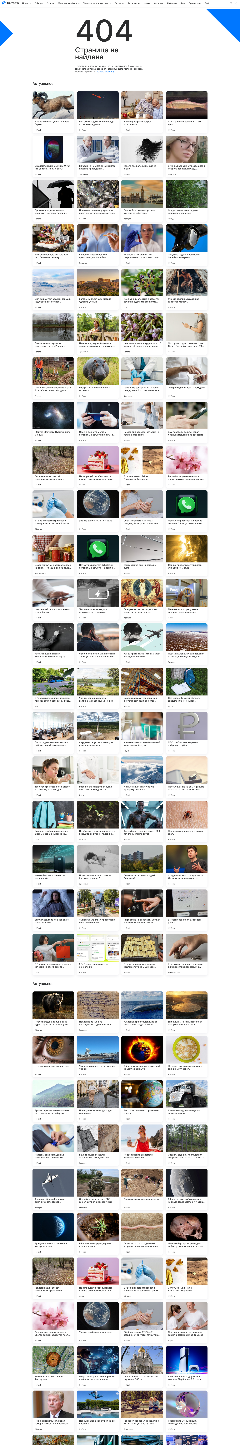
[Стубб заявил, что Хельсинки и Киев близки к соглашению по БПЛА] (53, 999)
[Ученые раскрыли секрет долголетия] (142, 112)
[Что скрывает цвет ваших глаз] (53, 1234)
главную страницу (105, 71)
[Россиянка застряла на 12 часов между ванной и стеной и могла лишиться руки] (142, 378)
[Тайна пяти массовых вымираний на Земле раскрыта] (142, 1234)
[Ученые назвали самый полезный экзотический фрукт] (142, 733)
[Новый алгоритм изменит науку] (187, 1087)
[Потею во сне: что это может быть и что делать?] (98, 866)
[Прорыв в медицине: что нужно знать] (187, 821)
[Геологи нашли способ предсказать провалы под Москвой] (53, 467)
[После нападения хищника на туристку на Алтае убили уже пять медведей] (53, 1189)
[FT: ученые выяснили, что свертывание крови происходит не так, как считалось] (142, 245)
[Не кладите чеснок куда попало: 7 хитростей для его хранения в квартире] (142, 334)
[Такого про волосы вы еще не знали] (142, 156)
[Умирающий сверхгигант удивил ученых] (98, 1234)
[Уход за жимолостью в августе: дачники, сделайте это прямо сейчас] (142, 289)
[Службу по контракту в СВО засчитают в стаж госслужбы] (98, 1367)
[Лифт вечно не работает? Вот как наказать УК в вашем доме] (142, 910)
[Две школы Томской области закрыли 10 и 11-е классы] (187, 688)
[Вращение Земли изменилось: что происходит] (53, 1411)
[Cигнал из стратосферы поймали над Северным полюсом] (53, 289)
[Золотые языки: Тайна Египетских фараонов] (142, 467)
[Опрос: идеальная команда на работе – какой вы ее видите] (53, 733)
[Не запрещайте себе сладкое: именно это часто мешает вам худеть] (98, 467)
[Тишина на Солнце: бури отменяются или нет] (187, 1043)
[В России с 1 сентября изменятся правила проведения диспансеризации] (98, 156)
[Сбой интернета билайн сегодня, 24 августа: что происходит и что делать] (98, 644)
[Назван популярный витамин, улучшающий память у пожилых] (98, 334)
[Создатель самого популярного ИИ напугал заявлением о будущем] (187, 866)
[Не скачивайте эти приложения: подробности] (53, 600)
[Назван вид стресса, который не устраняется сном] (142, 422)
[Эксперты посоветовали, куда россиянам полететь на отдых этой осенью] (142, 1132)
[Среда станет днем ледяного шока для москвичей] (187, 201)
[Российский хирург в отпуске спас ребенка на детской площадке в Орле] (98, 777)
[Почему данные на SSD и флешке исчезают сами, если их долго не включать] (187, 777)
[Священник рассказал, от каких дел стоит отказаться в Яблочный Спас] (142, 600)
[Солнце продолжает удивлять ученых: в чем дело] (187, 555)
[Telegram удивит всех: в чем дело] (187, 378)
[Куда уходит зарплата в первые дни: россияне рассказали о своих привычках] (187, 954)
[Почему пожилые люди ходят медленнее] (98, 1278)
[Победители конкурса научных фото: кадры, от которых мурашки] (187, 999)
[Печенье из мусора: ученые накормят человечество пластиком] (187, 600)
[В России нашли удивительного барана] (53, 112)
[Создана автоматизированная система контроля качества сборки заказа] (142, 688)
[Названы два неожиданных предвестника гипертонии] (53, 1322)
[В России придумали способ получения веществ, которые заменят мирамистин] (53, 1087)
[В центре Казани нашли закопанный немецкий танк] (98, 1322)
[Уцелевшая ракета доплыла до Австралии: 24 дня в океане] (142, 1189)
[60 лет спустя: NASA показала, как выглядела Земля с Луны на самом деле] (187, 1367)
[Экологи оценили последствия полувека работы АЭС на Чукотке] (187, 1322)
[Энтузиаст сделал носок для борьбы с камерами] (187, 245)
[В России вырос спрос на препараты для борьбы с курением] (98, 245)
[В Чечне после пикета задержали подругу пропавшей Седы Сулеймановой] (187, 156)
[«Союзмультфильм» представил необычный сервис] (98, 910)
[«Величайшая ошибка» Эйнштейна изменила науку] (53, 644)
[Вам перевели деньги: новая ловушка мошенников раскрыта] (187, 422)
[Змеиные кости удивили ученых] (142, 1367)
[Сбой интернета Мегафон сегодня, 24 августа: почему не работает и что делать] (98, 422)
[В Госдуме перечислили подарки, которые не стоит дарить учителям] (53, 954)
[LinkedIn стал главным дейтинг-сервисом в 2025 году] (98, 999)
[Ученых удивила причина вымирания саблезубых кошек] (98, 688)
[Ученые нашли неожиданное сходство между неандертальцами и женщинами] (187, 289)
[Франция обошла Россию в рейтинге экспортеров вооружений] (53, 1367)
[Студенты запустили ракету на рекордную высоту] (98, 733)
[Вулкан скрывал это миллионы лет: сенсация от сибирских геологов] (53, 1278)
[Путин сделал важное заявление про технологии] (98, 1132)
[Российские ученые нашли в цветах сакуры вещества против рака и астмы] (187, 467)
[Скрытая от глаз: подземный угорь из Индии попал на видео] (142, 1411)
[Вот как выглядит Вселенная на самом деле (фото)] (187, 1132)
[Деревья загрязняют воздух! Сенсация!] (142, 866)
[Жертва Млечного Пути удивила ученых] (53, 422)
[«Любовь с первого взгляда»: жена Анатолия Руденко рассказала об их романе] (142, 1087)
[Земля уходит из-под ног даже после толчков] (53, 910)
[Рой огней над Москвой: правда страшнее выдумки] (98, 112)
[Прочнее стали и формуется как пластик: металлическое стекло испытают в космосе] (98, 201)
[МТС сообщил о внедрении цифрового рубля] (187, 733)
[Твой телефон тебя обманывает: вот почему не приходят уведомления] (53, 777)
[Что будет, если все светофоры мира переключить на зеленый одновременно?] (98, 1043)
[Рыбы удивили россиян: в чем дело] (187, 112)
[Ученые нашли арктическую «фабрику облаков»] (142, 777)
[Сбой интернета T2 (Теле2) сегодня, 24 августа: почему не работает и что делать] (142, 511)
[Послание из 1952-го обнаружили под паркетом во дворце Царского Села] (98, 1189)
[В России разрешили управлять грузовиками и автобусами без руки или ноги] (53, 688)
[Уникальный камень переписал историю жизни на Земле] (187, 1189)
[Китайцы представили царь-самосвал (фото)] (187, 1278)
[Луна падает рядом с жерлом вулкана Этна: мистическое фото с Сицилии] (98, 1087)
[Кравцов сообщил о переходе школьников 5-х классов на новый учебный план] (53, 821)
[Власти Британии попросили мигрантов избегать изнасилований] (142, 201)
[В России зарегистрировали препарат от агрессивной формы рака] (53, 511)
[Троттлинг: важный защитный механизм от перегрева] (53, 1132)
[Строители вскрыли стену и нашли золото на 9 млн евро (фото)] (142, 954)
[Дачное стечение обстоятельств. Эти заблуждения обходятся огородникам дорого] (53, 378)
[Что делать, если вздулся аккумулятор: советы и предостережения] (98, 600)
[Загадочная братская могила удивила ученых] (98, 289)
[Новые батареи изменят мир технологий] (53, 866)
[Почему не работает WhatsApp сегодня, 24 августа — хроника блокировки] (187, 511)
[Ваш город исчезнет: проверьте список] (142, 1278)
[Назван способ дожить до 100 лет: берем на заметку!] (53, 245)
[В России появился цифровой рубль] (187, 910)
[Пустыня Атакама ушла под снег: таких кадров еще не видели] (187, 644)
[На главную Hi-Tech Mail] (12, 3)
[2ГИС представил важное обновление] (98, 954)
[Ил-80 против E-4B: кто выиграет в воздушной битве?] (142, 644)
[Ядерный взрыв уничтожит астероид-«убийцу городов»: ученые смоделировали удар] (53, 1043)
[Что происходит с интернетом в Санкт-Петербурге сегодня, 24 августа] (187, 334)
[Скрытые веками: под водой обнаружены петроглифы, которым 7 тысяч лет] (142, 999)
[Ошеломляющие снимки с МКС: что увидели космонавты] (53, 156)
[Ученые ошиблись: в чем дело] (98, 511)
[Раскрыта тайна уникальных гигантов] (98, 378)
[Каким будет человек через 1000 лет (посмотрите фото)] (142, 821)
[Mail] (4, 3)
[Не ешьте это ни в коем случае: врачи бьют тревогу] (187, 1234)
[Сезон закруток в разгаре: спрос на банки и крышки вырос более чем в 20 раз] (53, 555)
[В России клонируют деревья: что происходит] (98, 1411)
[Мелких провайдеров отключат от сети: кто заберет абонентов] (142, 1043)
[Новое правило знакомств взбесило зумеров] (142, 1322)
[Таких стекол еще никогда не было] (142, 555)
